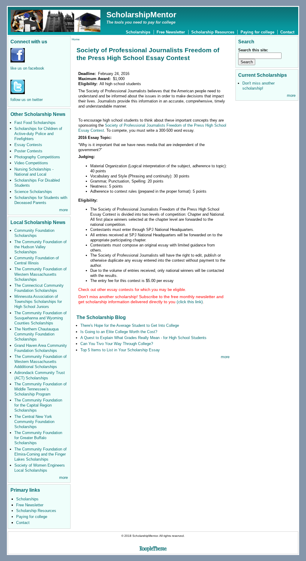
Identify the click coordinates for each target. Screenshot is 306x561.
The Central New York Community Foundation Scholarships (34, 421)
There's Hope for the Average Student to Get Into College (129, 325)
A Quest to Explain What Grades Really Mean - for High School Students (143, 337)
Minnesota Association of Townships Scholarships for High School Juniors (38, 301)
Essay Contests (28, 144)
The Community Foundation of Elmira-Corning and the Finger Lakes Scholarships (40, 454)
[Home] (55, 20)
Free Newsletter (171, 32)
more (63, 210)
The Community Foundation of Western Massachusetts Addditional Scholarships (40, 361)
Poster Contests (28, 151)
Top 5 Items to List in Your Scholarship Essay (120, 350)
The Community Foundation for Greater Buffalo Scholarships (38, 437)
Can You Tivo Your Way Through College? (116, 343)
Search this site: (253, 50)
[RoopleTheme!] (153, 549)
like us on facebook (27, 68)
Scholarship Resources (212, 32)
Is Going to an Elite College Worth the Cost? (118, 331)
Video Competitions (31, 163)
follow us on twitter (26, 99)
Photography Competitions (37, 157)
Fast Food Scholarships (35, 122)
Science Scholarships (33, 191)
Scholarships (138, 32)
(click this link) (151, 299)
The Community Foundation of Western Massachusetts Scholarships (40, 274)
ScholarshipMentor (141, 14)
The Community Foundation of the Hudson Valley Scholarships (40, 247)
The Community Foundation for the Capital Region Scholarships (38, 405)
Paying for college (257, 32)
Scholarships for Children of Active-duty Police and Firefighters (38, 133)
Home (76, 39)
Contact (287, 32)
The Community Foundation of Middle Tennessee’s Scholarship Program (40, 389)
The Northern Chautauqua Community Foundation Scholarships (36, 334)
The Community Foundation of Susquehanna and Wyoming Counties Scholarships (40, 318)
